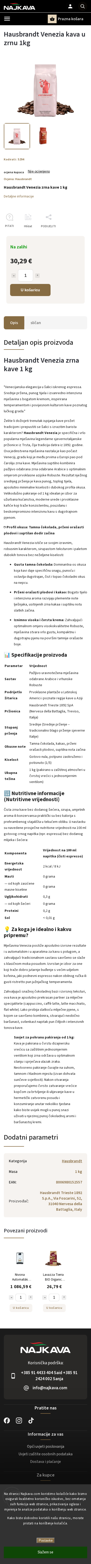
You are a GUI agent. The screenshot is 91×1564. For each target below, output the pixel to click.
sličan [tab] (36, 323)
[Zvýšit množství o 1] (37, 275)
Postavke (46, 1540)
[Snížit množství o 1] (13, 275)
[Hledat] (82, 6)
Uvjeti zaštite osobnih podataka (45, 1454)
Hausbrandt (72, 1161)
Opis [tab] (14, 323)
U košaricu (30, 290)
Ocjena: (18, 179)
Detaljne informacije (19, 196)
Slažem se (45, 1552)
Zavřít (72, 235)
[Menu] (7, 18)
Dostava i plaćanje (45, 1461)
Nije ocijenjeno (39, 171)
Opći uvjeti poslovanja (45, 1446)
